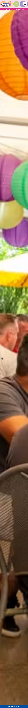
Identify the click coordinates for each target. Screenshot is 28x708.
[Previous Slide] (2, 358)
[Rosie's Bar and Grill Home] (6, 4)
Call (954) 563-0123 (14, 706)
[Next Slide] (26, 358)
